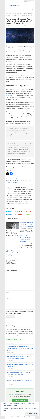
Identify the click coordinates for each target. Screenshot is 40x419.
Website (8, 305)
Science (12, 13)
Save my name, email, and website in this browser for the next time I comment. (19, 312)
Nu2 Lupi (15, 182)
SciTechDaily (9, 95)
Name (8, 292)
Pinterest (20, 214)
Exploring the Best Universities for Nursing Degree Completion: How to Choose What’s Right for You (20, 348)
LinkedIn (10, 214)
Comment (9, 274)
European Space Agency (25, 180)
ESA (16, 180)
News (17, 178)
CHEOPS (12, 180)
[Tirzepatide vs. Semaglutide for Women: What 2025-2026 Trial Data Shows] (12, 226)
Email (28, 214)
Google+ (29, 211)
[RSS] (33, 10)
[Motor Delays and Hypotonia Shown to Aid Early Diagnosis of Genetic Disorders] (12, 254)
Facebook (19, 211)
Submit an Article (20, 400)
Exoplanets (9, 182)
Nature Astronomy (28, 167)
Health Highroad (17, 416)
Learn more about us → (13, 339)
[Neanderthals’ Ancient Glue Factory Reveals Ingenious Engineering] (26, 239)
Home (7, 13)
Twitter (10, 211)
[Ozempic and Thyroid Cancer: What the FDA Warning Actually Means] (26, 225)
